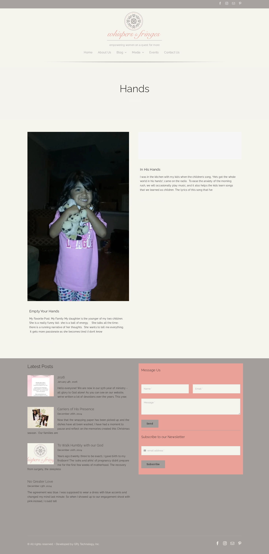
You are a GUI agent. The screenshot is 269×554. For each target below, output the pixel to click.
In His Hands (150, 169)
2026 (61, 377)
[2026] (40, 385)
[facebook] (220, 3)
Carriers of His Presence (75, 409)
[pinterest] (240, 3)
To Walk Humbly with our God (80, 445)
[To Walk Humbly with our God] (40, 453)
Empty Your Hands (44, 311)
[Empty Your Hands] (79, 216)
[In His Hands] (190, 145)
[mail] (233, 3)
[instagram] (226, 3)
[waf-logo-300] (134, 11)
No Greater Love (40, 481)
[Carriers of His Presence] (40, 417)
